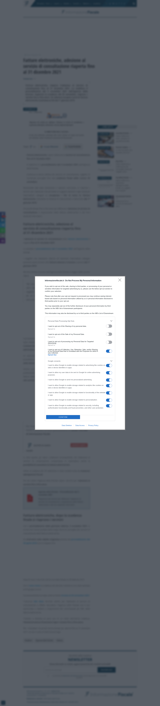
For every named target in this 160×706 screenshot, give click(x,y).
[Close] (120, 281)
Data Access (80, 425)
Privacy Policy (93, 425)
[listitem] (80, 321)
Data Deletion (67, 425)
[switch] (109, 326)
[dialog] (80, 353)
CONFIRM (63, 417)
